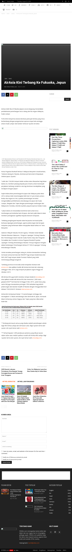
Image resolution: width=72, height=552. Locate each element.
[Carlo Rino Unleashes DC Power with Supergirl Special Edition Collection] (40, 390)
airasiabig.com (40, 277)
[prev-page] (2, 407)
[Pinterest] (12, 95)
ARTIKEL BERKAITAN (8, 381)
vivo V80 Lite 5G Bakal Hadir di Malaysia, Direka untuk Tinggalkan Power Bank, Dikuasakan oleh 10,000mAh (60, 213)
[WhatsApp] (16, 95)
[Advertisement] (36, 29)
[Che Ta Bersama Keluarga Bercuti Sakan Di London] (29, 508)
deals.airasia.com (26, 289)
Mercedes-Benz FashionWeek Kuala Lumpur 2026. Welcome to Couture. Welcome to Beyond (60, 237)
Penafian (59, 550)
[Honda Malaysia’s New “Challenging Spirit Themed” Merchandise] (29, 499)
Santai (13, 13)
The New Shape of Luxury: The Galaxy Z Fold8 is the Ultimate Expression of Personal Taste (59, 190)
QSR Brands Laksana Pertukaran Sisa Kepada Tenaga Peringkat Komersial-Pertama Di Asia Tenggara (11, 372)
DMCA (64, 550)
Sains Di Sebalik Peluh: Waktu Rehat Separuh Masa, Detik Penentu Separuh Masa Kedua (23, 400)
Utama (3, 13)
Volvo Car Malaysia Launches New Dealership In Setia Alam (37, 370)
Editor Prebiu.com (12, 86)
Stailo (8, 13)
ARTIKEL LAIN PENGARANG (25, 381)
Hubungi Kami (51, 550)
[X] (68, 1)
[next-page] (5, 407)
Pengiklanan (42, 550)
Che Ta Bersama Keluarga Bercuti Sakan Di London (40, 508)
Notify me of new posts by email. (12, 459)
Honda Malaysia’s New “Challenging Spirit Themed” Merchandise (40, 499)
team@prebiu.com (33, 543)
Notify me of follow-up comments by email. (15, 457)
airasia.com (4, 267)
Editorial (35, 550)
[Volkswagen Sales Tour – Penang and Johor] (29, 491)
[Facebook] (62, 1)
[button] (70, 5)
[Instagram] (65, 1)
